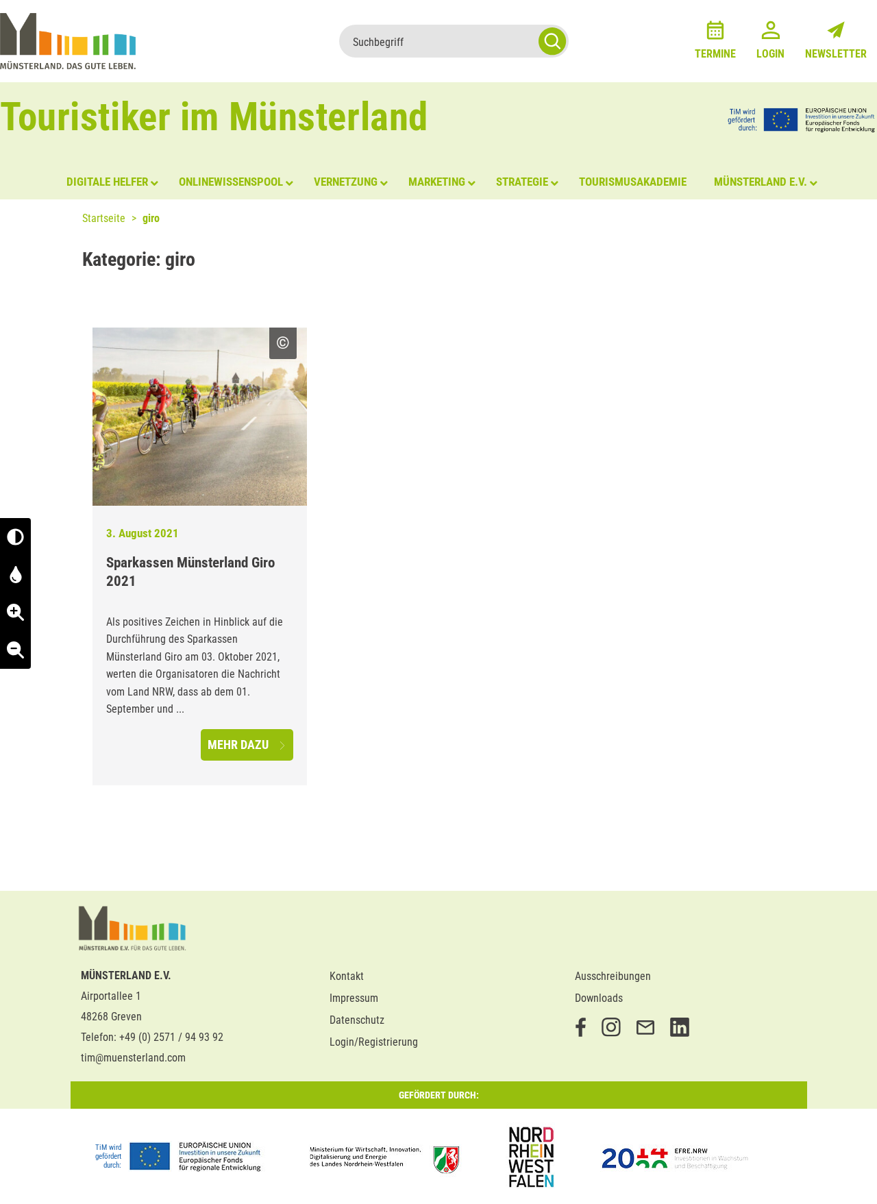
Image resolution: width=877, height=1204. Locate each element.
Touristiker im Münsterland (214, 117)
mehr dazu (239, 744)
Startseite (103, 218)
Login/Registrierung (374, 1041)
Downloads (599, 998)
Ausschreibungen (613, 976)
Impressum (354, 998)
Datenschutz (357, 1020)
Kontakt (347, 976)
